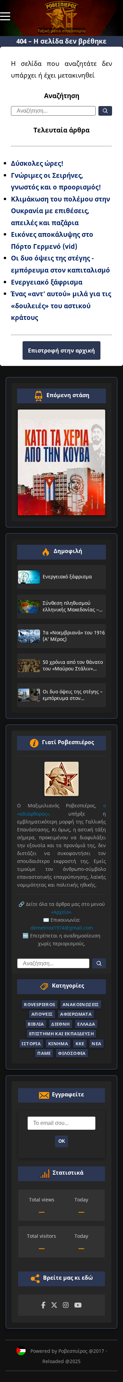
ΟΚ (61, 1141)
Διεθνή (60, 1024)
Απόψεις (42, 1014)
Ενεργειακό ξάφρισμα (46, 282)
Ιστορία (31, 1043)
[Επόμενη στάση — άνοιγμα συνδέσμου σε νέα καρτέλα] (61, 462)
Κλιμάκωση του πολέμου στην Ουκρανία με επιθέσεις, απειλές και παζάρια (60, 210)
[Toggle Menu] (5, 16)
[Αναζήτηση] (105, 111)
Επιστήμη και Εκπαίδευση (61, 1033)
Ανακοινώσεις (81, 1004)
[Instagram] (66, 1305)
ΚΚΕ (80, 1043)
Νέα (96, 1043)
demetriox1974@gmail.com (61, 927)
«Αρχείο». (61, 912)
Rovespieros (39, 1004)
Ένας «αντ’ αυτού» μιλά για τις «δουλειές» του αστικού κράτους (61, 305)
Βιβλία (36, 1024)
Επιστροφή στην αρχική (61, 350)
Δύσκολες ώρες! (37, 163)
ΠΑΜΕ (44, 1053)
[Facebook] (43, 1305)
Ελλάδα (86, 1024)
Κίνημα (58, 1043)
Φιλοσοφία (72, 1053)
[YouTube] (78, 1305)
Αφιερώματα (76, 1014)
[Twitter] (54, 1305)
